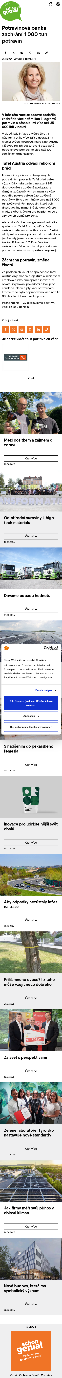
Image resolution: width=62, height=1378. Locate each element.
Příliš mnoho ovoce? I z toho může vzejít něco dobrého (29, 982)
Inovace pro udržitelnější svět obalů (31, 826)
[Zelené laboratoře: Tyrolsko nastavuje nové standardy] (31, 1103)
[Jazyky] (58, 4)
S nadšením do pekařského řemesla (28, 749)
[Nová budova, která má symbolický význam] (31, 1259)
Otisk (14, 1375)
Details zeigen (43, 690)
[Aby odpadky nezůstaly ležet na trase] (31, 875)
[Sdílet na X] (13, 53)
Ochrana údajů (29, 1375)
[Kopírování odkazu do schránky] (46, 53)
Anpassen (29, 716)
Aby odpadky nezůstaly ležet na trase (30, 904)
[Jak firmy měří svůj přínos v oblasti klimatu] (31, 1181)
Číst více (20, 459)
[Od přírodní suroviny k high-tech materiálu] (31, 490)
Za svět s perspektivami (25, 1057)
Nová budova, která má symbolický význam (25, 1288)
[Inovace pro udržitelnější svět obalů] (31, 797)
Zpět (31, 378)
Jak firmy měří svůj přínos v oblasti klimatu (29, 1210)
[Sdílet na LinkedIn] (38, 53)
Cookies (46, 1375)
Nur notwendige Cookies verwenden (31, 726)
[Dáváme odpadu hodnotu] (31, 568)
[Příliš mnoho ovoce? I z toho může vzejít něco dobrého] (31, 952)
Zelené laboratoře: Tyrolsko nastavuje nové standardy (29, 1133)
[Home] (51, 4)
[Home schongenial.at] (11, 11)
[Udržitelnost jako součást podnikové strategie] (31, 641)
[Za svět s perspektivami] (31, 1030)
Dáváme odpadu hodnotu (27, 595)
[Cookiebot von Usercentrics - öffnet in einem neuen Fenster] (44, 648)
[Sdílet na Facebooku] (5, 53)
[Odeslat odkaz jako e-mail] (22, 53)
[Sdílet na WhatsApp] (30, 53)
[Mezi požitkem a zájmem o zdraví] (31, 413)
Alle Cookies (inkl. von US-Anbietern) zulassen (31, 702)
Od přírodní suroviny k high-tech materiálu (30, 520)
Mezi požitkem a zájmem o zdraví (28, 442)
